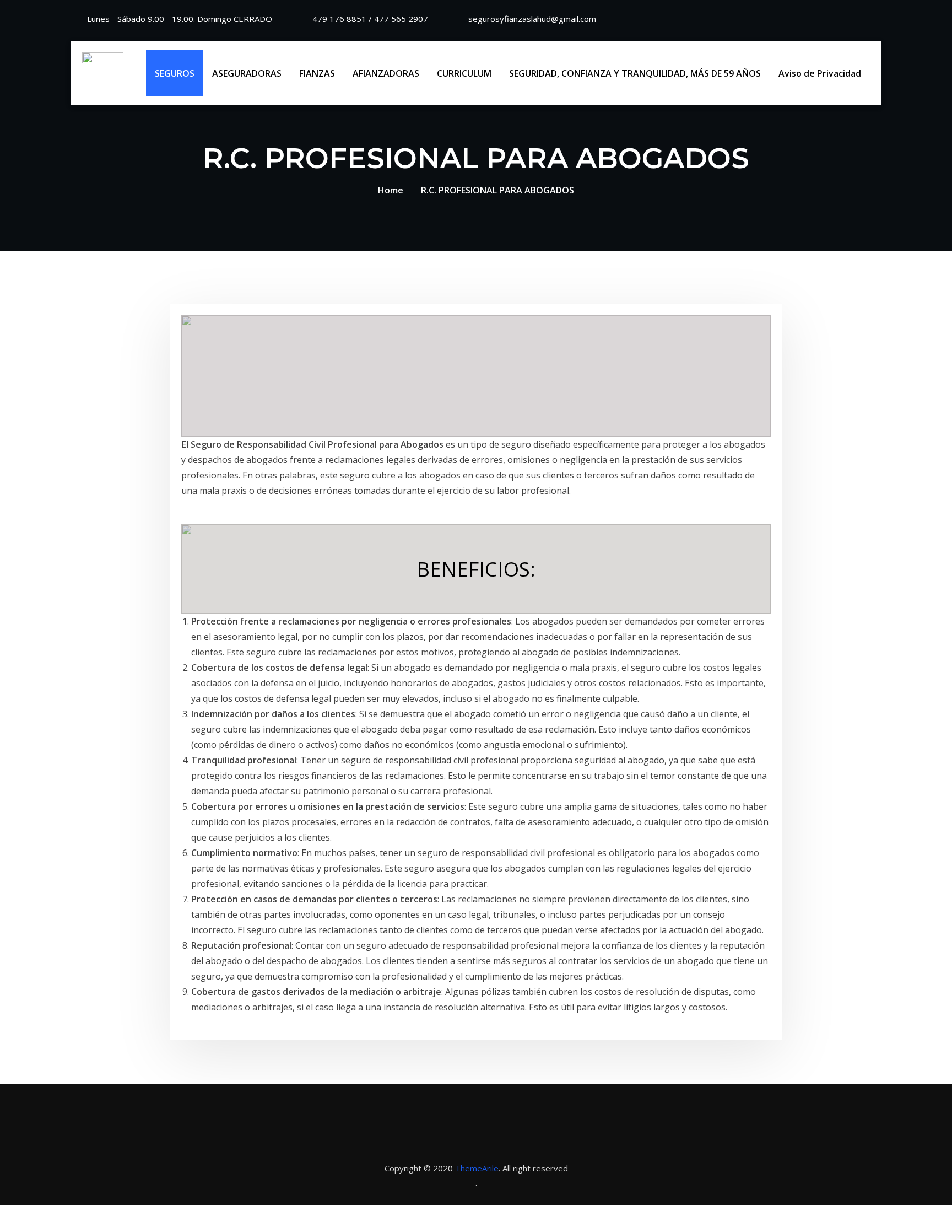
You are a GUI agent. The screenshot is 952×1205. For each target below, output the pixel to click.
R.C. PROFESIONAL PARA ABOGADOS (497, 190)
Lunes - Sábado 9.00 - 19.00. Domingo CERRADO (179, 18)
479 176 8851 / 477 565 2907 (370, 18)
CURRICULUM (464, 73)
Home (390, 190)
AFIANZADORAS (386, 73)
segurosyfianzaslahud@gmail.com (532, 18)
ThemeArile (477, 1168)
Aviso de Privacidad (819, 73)
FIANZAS (317, 73)
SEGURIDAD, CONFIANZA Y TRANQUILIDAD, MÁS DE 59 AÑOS (635, 73)
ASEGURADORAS (247, 73)
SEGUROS (174, 73)
